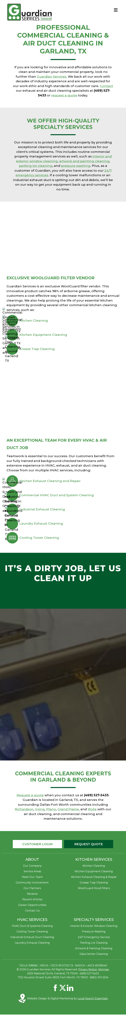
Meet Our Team (32, 877)
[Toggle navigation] (116, 10)
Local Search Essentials (93, 998)
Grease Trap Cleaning (37, 349)
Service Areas (32, 871)
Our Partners (32, 888)
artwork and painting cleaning (84, 161)
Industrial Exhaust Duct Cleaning (32, 937)
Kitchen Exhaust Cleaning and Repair (50, 481)
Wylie (92, 809)
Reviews (32, 893)
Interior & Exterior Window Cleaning (93, 925)
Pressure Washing (94, 931)
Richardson (24, 809)
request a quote (64, 95)
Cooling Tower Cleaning (39, 538)
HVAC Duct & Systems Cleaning (32, 925)
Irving (40, 809)
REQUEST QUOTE (88, 844)
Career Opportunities (32, 905)
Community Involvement (32, 882)
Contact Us (32, 910)
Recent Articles (32, 899)
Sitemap (103, 969)
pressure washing (75, 166)
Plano (51, 809)
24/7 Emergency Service (94, 937)
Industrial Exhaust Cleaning (42, 509)
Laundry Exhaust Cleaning (41, 523)
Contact (106, 86)
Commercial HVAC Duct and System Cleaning (56, 495)
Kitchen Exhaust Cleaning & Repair (94, 877)
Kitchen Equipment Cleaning (43, 335)
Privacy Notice (87, 969)
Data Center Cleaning (94, 954)
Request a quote (30, 795)
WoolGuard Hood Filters (94, 888)
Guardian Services (51, 76)
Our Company (32, 865)
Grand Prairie (68, 809)
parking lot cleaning (35, 166)
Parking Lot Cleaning (94, 942)
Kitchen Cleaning (33, 320)
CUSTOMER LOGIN (37, 844)
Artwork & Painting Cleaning (93, 948)
